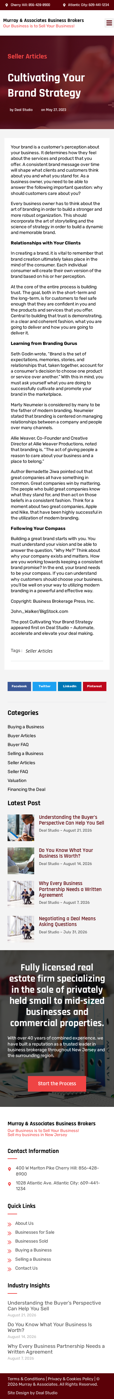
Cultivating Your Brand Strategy (61, 622)
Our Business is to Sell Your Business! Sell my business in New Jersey (43, 1132)
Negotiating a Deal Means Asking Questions (67, 921)
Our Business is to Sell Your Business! (38, 26)
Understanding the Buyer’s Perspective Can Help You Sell (71, 820)
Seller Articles (27, 56)
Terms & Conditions (26, 1378)
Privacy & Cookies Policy (70, 1378)
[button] (109, 23)
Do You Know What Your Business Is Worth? (66, 853)
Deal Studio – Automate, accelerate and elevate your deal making (52, 630)
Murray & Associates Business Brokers (43, 20)
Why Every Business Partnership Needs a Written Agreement (70, 889)
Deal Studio (46, 1392)
